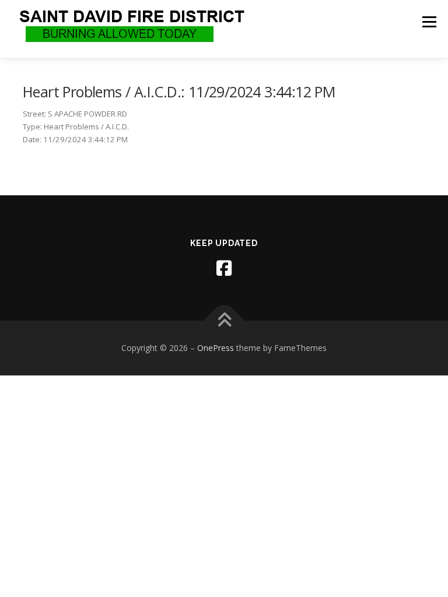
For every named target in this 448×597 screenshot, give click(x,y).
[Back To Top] (224, 321)
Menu (429, 21)
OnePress (215, 347)
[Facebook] (224, 268)
